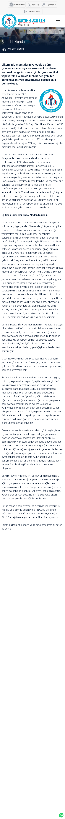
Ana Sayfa (13, 49)
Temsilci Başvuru (35, 11)
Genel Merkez (19, 5)
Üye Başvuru (51, 5)
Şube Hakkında (13, 42)
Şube (21, 49)
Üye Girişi (35, 5)
